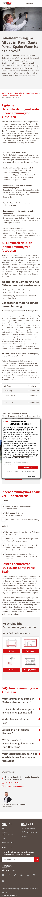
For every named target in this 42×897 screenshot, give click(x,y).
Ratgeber (5, 95)
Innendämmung (15, 95)
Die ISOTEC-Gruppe (28, 828)
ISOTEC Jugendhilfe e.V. (7, 833)
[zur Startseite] (7, 3)
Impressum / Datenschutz (29, 889)
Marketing (8, 464)
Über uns (5, 828)
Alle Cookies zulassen (28, 467)
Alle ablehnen (13, 471)
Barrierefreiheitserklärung (10, 889)
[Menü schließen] (39, 3)
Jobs (3, 838)
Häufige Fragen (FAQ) (29, 832)
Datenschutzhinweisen (21, 458)
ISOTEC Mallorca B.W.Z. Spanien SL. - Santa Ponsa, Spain (20, 93)
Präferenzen (17, 462)
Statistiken (27, 462)
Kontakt (30, 3)
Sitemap (4, 892)
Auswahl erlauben (29, 471)
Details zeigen (31, 476)
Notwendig (8, 462)
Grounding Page (8, 842)
